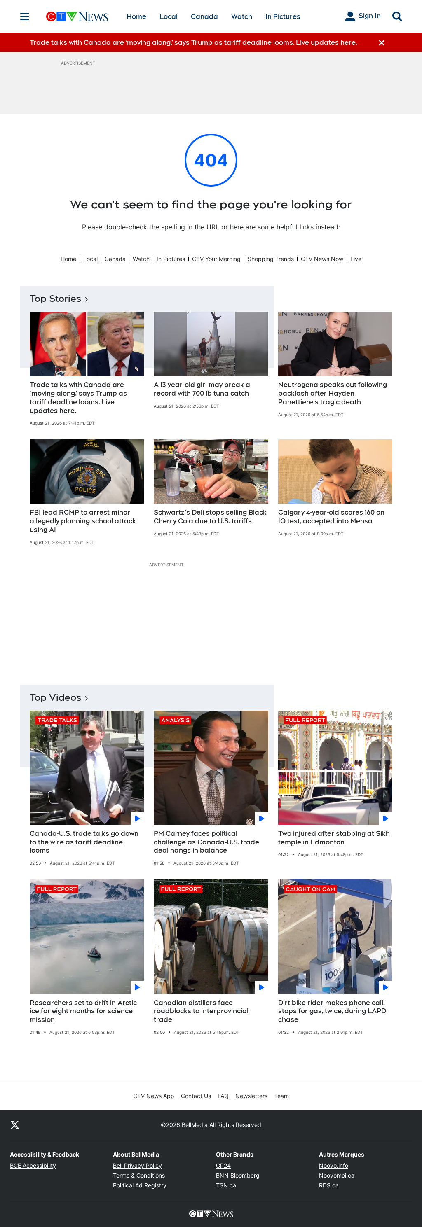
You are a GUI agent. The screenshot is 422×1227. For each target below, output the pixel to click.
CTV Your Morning (216, 258)
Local (168, 17)
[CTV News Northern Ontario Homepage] (77, 16)
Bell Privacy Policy (137, 1165)
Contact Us (196, 1095)
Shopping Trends (271, 258)
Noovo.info (333, 1165)
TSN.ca (226, 1185)
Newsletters (251, 1095)
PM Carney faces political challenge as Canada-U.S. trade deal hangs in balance (206, 842)
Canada (204, 17)
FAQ (223, 1095)
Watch (241, 17)
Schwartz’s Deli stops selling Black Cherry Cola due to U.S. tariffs (210, 517)
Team (281, 1095)
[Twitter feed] (15, 1125)
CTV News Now (322, 258)
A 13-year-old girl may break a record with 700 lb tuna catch (202, 389)
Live (355, 258)
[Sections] (24, 16)
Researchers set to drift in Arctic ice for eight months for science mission (83, 1011)
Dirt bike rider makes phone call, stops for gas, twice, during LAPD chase (332, 1011)
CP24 (223, 1165)
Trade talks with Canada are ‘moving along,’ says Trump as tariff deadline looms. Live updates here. (78, 397)
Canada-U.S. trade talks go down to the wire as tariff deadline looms (84, 842)
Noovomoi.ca (336, 1175)
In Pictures (282, 17)
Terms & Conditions (139, 1175)
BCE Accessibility (33, 1165)
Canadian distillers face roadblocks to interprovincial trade (201, 1011)
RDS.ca (329, 1185)
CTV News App (153, 1095)
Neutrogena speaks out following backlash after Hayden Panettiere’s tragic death (332, 393)
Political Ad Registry (139, 1185)
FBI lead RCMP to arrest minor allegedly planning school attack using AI (83, 521)
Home (136, 17)
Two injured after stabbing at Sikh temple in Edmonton (334, 838)
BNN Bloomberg (238, 1175)
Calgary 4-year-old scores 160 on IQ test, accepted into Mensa (331, 517)
